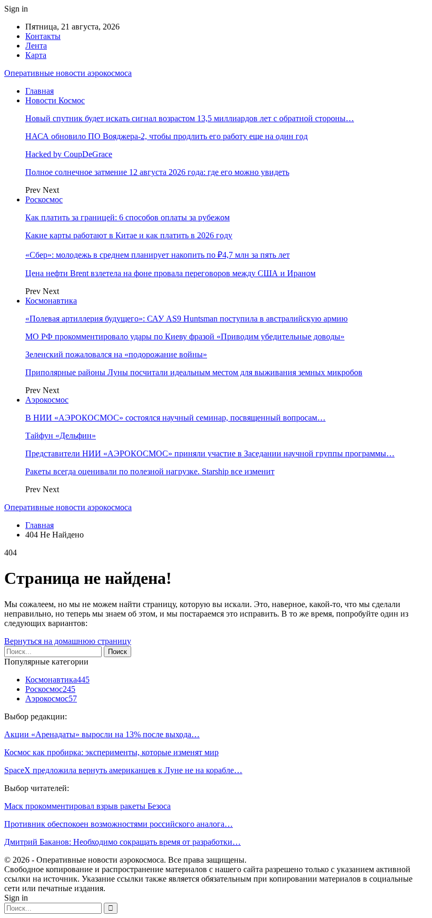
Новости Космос (55, 100)
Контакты (43, 36)
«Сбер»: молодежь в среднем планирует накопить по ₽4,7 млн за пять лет (157, 254)
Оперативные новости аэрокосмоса (68, 73)
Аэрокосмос (46, 399)
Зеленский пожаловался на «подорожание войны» (116, 354)
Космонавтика (51, 300)
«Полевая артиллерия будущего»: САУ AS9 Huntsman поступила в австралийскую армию (186, 318)
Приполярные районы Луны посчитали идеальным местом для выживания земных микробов (193, 372)
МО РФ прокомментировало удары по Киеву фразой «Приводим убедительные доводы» (185, 336)
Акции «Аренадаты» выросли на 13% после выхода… (102, 734)
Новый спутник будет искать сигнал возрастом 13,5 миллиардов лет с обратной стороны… (189, 118)
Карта (35, 55)
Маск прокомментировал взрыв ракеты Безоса (87, 806)
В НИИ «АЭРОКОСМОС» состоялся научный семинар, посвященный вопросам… (175, 417)
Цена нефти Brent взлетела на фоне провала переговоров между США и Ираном (170, 273)
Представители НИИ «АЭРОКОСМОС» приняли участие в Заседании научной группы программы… (210, 453)
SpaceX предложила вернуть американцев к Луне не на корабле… (123, 770)
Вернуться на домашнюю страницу (67, 641)
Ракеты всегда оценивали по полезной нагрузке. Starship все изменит (149, 471)
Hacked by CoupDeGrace (68, 154)
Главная (39, 90)
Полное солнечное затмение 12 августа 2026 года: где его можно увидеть (157, 172)
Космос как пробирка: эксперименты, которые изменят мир (111, 752)
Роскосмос (44, 199)
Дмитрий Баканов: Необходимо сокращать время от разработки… (122, 841)
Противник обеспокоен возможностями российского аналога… (118, 823)
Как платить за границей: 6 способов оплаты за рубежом (127, 217)
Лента (36, 45)
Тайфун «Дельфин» (60, 435)
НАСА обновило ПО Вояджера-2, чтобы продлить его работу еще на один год (166, 136)
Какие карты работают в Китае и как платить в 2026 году (128, 235)
